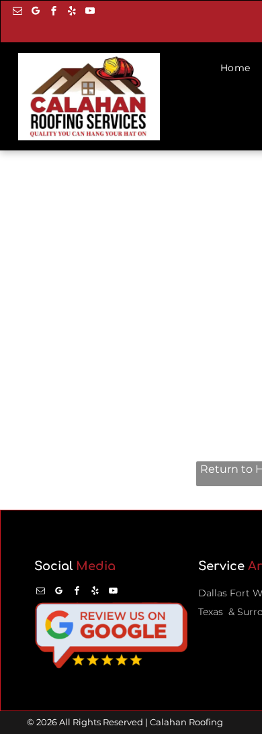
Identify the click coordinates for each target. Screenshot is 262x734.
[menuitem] (237, 68)
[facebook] (53, 12)
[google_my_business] (35, 12)
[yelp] (72, 12)
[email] (17, 12)
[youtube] (90, 12)
